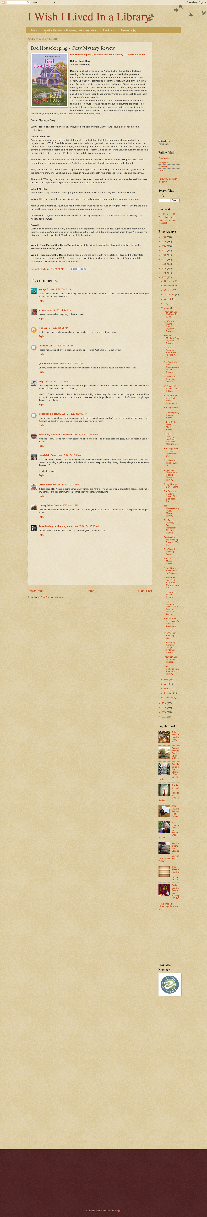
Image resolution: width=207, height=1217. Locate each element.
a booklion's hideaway (50, 414)
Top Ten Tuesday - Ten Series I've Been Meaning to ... (171, 439)
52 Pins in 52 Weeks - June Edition (171, 388)
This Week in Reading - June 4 (170, 635)
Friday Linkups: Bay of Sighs (171, 485)
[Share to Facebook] (81, 269)
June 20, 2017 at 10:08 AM (86, 526)
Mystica (42, 310)
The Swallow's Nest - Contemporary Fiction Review (171, 367)
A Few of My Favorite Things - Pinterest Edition (169, 647)
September (169, 294)
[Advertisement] (169, 86)
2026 (164, 237)
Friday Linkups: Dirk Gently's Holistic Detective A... (171, 399)
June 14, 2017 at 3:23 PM (56, 381)
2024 (164, 246)
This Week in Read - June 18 (170, 463)
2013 (164, 717)
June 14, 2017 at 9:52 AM (71, 363)
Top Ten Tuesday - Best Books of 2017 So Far (170, 352)
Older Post (145, 591)
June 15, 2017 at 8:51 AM (69, 455)
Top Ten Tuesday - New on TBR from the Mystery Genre (171, 607)
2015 (164, 707)
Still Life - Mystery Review (169, 561)
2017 (164, 277)
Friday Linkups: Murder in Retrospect (171, 659)
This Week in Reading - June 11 (170, 552)
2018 (164, 273)
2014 (164, 712)
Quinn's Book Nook (48, 363)
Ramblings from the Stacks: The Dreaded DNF (171, 452)
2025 (164, 241)
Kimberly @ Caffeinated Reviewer (55, 434)
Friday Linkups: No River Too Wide (171, 314)
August (168, 299)
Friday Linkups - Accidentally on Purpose (171, 570)
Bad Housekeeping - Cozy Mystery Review (171, 511)
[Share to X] (78, 269)
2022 (164, 255)
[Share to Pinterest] (84, 269)
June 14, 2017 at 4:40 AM (59, 310)
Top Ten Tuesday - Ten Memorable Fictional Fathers (170, 526)
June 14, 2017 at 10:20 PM (85, 434)
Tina (41, 328)
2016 (164, 703)
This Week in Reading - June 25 (170, 379)
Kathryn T (43, 289)
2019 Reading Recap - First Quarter (175, 811)
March (167, 688)
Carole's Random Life (49, 484)
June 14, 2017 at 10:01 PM (74, 414)
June (166, 308)
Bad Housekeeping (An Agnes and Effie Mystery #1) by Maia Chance (108, 54)
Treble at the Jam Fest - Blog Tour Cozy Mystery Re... (171, 582)
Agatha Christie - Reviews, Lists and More (70, 30)
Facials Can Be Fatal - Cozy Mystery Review (175, 891)
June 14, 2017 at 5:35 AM (56, 328)
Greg (41, 381)
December (169, 281)
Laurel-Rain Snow (47, 455)
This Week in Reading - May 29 (175, 737)
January (168, 697)
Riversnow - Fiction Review (169, 594)
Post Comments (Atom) (52, 597)
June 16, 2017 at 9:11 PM (66, 505)
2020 (164, 264)
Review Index (129, 30)
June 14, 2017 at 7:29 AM (61, 346)
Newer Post (35, 591)
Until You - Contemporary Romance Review (171, 670)
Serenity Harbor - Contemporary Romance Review (171, 412)
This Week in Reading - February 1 (168, 906)
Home (34, 30)
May (166, 679)
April (166, 684)
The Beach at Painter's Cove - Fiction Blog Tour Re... (171, 496)
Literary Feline (46, 505)
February (168, 693)
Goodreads (163, 158)
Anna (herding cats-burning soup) (55, 526)
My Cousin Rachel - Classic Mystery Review (169, 326)
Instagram (163, 162)
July (166, 303)
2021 (164, 259)
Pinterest (162, 166)
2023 (164, 250)
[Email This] (72, 269)
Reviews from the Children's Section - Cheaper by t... (171, 623)
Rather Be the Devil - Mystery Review (170, 426)
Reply (41, 301)
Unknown (43, 346)
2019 (164, 268)
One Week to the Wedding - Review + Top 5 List (171, 541)
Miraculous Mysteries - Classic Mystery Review (170, 475)
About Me (108, 30)
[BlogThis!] (75, 269)
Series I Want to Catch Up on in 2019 (175, 753)
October (168, 290)
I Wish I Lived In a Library (88, 16)
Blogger (117, 1210)
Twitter (161, 170)
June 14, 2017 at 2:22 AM (61, 289)
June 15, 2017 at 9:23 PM (73, 484)
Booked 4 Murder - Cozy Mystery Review (171, 339)
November (169, 285)
